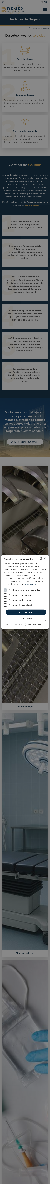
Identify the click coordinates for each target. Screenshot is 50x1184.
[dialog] (25, 592)
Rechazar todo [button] (25, 619)
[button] (35, 624)
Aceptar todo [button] (26, 612)
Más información (32, 584)
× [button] (45, 558)
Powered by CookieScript (14, 624)
